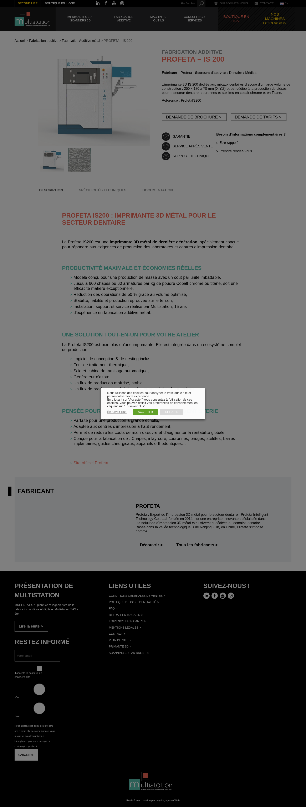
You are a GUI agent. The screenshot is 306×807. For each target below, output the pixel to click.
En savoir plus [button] (117, 411)
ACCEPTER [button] (145, 411)
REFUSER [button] (171, 411)
